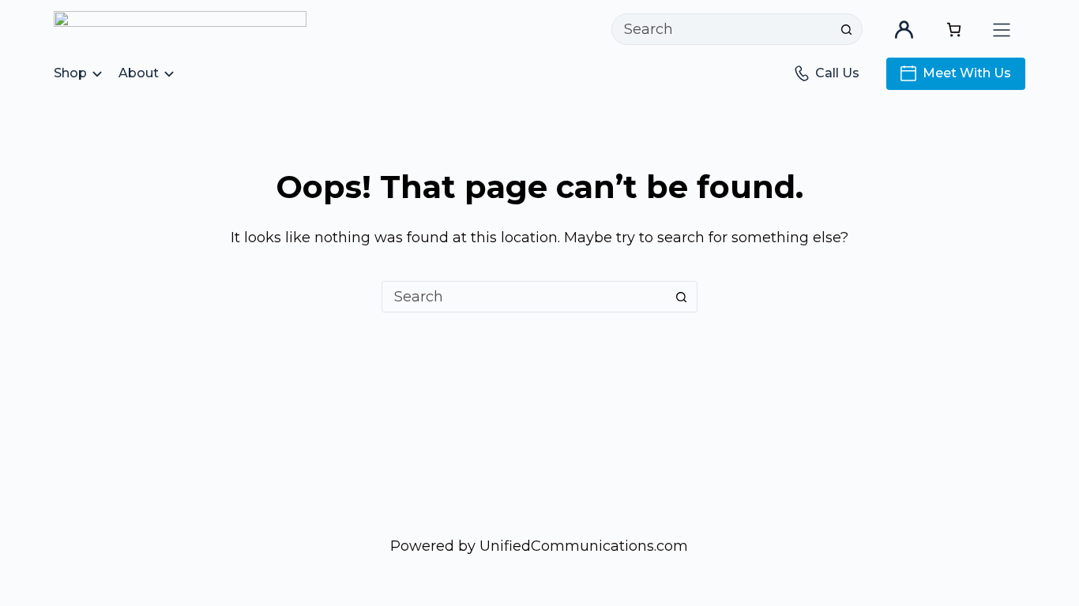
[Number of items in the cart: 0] (954, 29)
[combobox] (722, 29)
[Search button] (847, 29)
